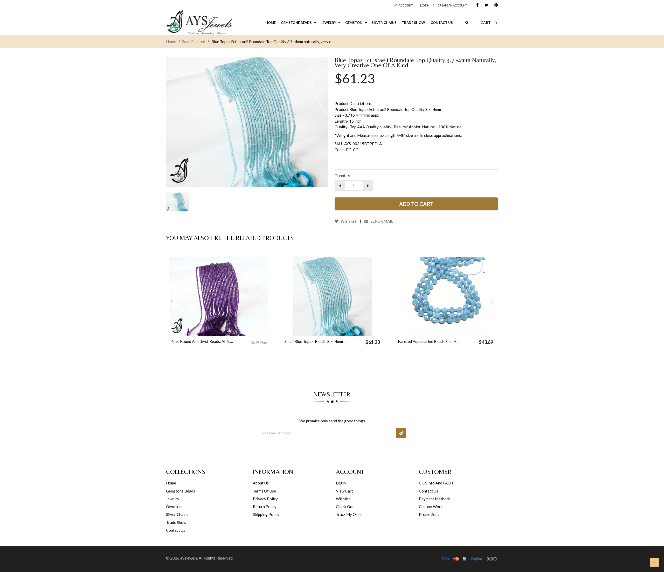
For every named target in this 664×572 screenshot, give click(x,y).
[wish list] (345, 329)
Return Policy (264, 506)
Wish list (348, 221)
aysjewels (188, 558)
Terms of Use (264, 491)
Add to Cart (416, 204)
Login (341, 483)
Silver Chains (177, 514)
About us (261, 483)
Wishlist (343, 498)
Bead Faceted (193, 41)
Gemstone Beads (180, 491)
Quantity (342, 175)
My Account (403, 5)
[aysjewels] (199, 22)
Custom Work (430, 506)
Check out (345, 506)
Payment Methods (435, 498)
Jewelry (172, 498)
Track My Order (349, 514)
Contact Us (175, 530)
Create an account (452, 5)
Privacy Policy (265, 498)
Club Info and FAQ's (436, 483)
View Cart (344, 491)
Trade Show (176, 522)
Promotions (429, 514)
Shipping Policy (266, 514)
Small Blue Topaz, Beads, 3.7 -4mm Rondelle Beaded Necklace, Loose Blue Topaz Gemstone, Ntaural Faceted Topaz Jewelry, (316, 341)
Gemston (174, 506)
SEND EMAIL (381, 221)
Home (171, 41)
